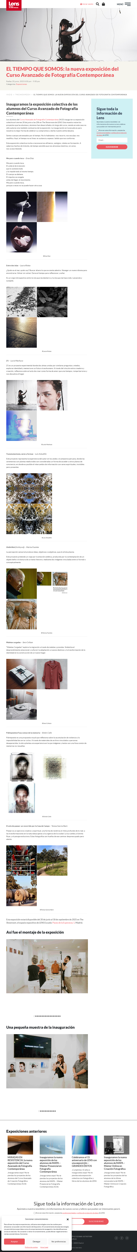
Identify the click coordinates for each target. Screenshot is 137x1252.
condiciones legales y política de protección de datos (80, 1213)
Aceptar (14, 1241)
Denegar (36, 1241)
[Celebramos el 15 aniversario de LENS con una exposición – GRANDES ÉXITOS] (84, 1145)
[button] (67, 1219)
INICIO (9, 94)
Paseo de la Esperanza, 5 (63, 922)
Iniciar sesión (87, 4)
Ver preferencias (58, 1241)
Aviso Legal (44, 1247)
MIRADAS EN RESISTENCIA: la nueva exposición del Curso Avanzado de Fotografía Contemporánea (20, 1163)
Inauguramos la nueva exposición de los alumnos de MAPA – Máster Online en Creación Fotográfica (115, 1163)
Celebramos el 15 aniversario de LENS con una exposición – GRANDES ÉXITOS (84, 1161)
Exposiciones (21, 84)
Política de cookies (31, 1247)
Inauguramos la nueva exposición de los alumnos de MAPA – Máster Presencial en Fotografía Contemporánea (51, 1164)
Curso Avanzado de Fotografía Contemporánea (39, 120)
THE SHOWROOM (23, 94)
